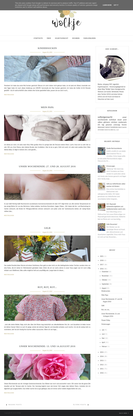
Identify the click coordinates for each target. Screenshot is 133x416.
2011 (102, 369)
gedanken (110, 125)
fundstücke (114, 127)
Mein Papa (47, 107)
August (104, 288)
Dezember (105, 271)
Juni (103, 334)
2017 (102, 264)
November (105, 276)
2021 (102, 256)
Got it (116, 5)
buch (117, 129)
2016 (102, 269)
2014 (102, 356)
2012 (102, 365)
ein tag (102, 125)
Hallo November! (111, 224)
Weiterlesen (9, 94)
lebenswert (101, 127)
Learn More (107, 5)
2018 (102, 260)
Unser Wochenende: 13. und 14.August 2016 (47, 346)
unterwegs (117, 125)
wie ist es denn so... (110, 129)
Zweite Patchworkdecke (114, 148)
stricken (114, 122)
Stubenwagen (105, 324)
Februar (104, 346)
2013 (102, 360)
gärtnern (107, 122)
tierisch (107, 127)
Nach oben (123, 413)
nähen (100, 122)
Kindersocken (47, 48)
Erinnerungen (110, 166)
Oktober (105, 280)
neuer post (122, 120)
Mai (103, 338)
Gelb (47, 228)
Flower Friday (105, 320)
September (105, 284)
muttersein (122, 122)
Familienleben (90, 38)
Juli (103, 330)
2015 (102, 352)
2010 (102, 373)
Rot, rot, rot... (47, 287)
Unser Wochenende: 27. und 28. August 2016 (47, 166)
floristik (124, 125)
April (103, 342)
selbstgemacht (110, 117)
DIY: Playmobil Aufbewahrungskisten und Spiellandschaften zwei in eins (115, 206)
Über (49, 38)
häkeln (120, 127)
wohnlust (113, 120)
